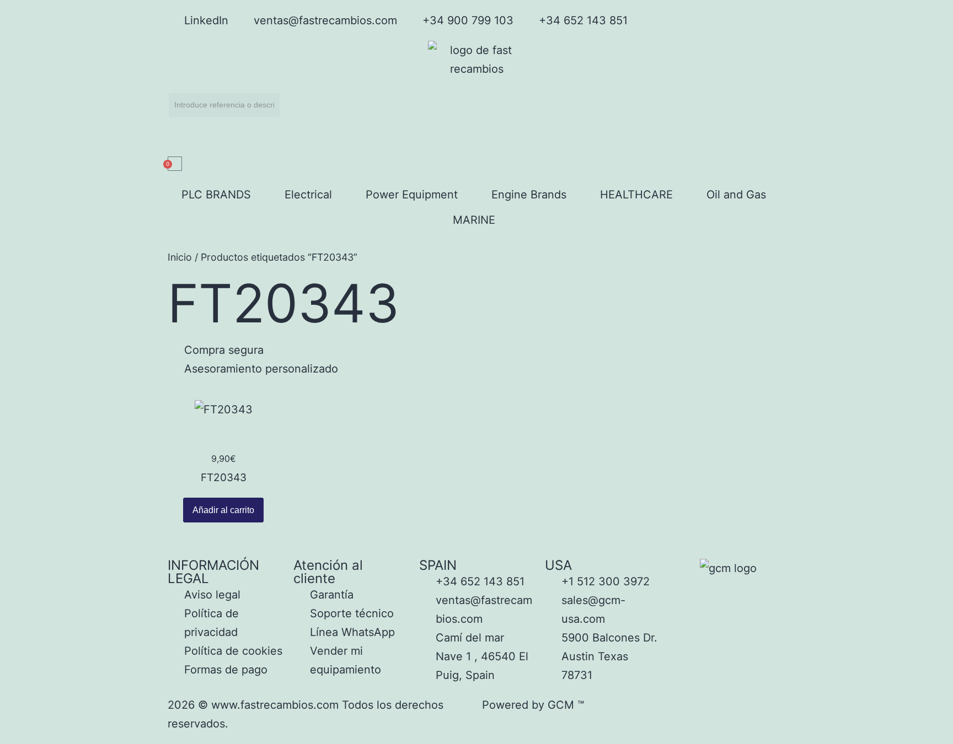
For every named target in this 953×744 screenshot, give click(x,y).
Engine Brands (528, 194)
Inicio (180, 257)
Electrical (308, 194)
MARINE (474, 220)
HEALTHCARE (636, 194)
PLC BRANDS (216, 194)
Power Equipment (412, 194)
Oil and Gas (736, 194)
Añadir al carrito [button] (223, 510)
